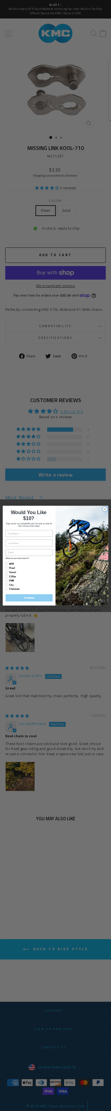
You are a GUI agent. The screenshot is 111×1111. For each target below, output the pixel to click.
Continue (29, 597)
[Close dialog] (104, 509)
